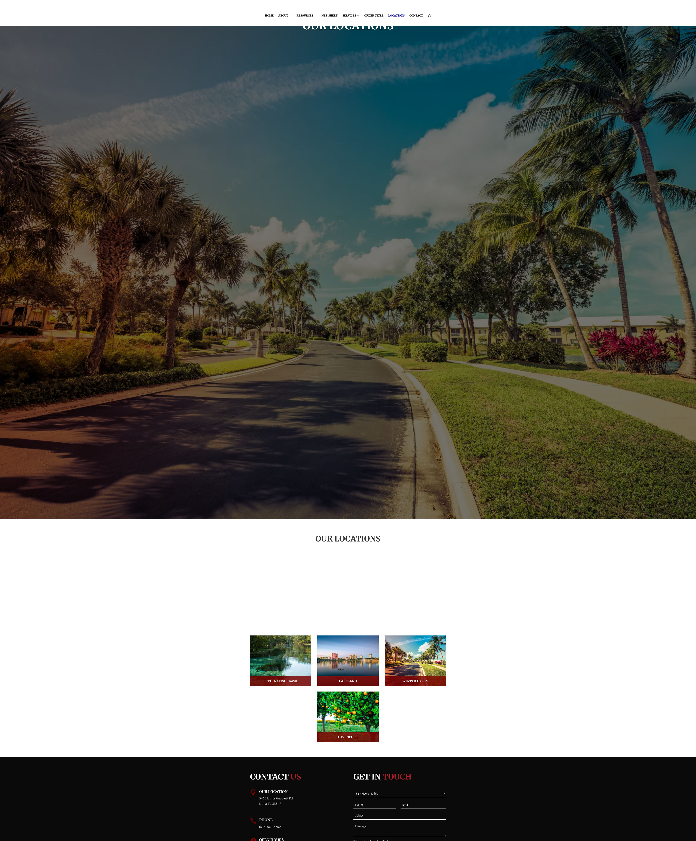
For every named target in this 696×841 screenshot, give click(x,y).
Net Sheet (330, 15)
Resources (305, 15)
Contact (416, 15)
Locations (396, 15)
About (283, 15)
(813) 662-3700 (270, 826)
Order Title (374, 15)
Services (349, 15)
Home (269, 15)
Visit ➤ (280, 662)
